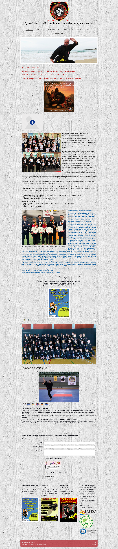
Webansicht (93, 544)
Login (94, 542)
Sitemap (33, 542)
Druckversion (27, 542)
